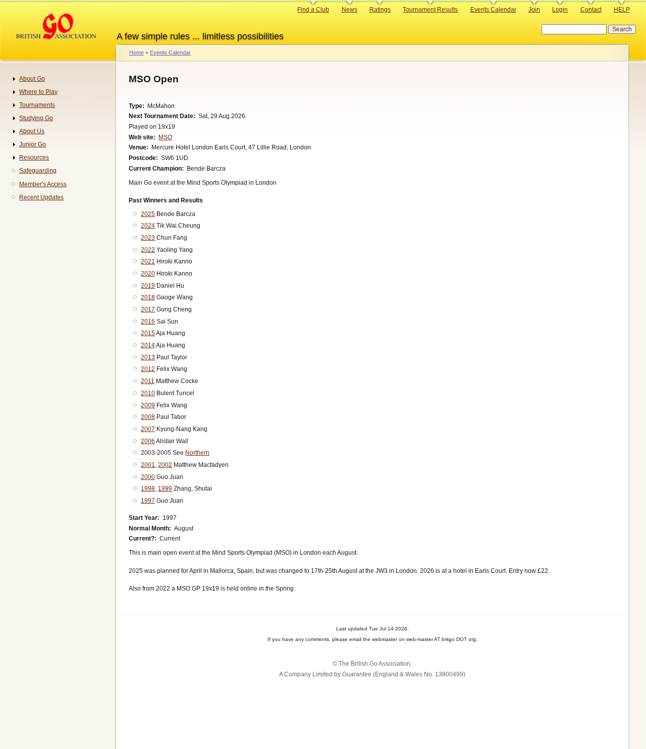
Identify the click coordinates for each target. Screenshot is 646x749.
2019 (148, 285)
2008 (148, 416)
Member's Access (43, 184)
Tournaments (37, 105)
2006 (148, 441)
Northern (197, 452)
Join (534, 9)
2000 (148, 476)
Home (136, 52)
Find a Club (313, 9)
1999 (165, 488)
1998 (148, 488)
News (349, 9)
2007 (148, 429)
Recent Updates (41, 197)
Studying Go (36, 118)
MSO (165, 137)
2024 (148, 225)
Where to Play (38, 91)
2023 (148, 237)
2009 (148, 405)
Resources (34, 157)
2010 (148, 393)
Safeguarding (38, 170)
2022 (148, 249)
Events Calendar (493, 9)
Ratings (380, 9)
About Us (31, 131)
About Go (32, 78)
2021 (148, 261)
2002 (165, 464)
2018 (148, 297)
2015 (148, 333)
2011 (147, 381)
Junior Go (32, 144)
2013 (148, 357)
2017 (148, 309)
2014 (148, 345)
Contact (591, 9)
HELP (622, 9)
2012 (148, 368)
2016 (148, 321)
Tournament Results (430, 9)
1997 (148, 500)
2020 (148, 273)
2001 (148, 464)
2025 (148, 214)
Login (560, 9)
